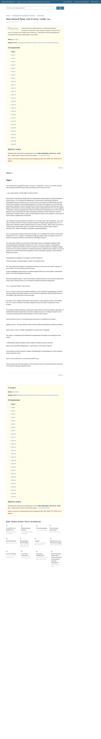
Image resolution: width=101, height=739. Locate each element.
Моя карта (95, 2)
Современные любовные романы (27, 42)
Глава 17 (13, 104)
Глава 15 (13, 98)
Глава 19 (13, 111)
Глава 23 (13, 124)
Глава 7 (13, 71)
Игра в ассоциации (82, 2)
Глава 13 (13, 91)
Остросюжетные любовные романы (47, 42)
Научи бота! (68, 2)
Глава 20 (13, 114)
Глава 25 (13, 131)
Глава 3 (13, 58)
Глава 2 (13, 55)
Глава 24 (13, 128)
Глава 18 (13, 108)
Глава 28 (13, 141)
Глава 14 (13, 95)
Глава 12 (13, 88)
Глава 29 (13, 144)
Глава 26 (13, 134)
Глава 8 (13, 75)
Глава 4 (13, 61)
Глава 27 (13, 137)
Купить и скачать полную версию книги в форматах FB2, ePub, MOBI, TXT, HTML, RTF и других (34, 160)
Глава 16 (13, 101)
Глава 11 (13, 85)
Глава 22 (13, 121)
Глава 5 (13, 65)
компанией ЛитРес (44, 155)
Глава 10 (13, 81)
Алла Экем (15, 39)
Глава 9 (13, 78)
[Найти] (60, 8)
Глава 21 (13, 118)
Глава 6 (13, 68)
